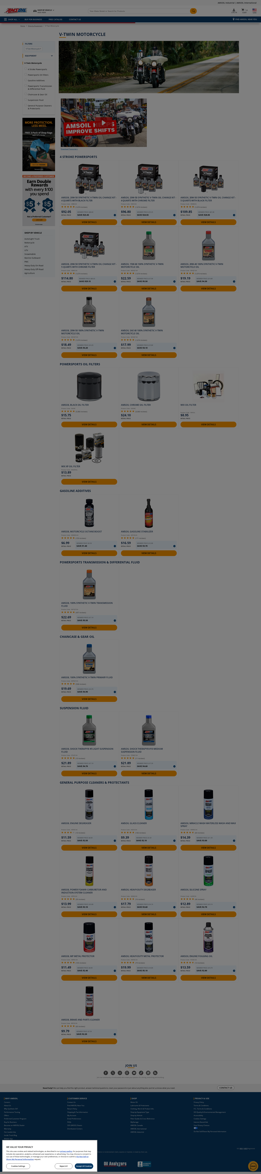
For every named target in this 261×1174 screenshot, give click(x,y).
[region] (49, 1156)
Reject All (64, 1166)
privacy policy (66, 1151)
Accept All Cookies (84, 1166)
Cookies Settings (18, 1166)
